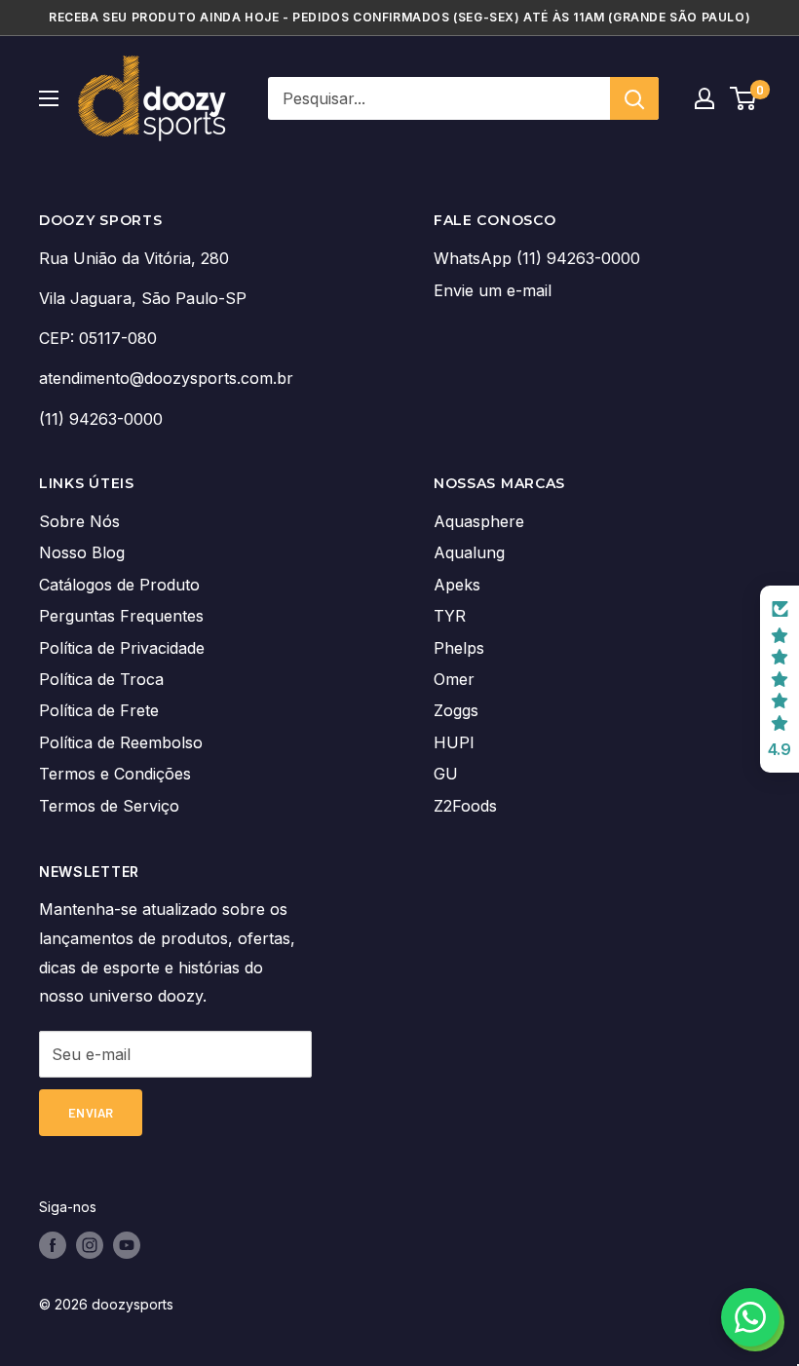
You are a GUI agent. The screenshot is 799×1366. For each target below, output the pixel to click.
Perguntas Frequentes (121, 616)
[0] (744, 98)
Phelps (459, 648)
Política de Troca (101, 679)
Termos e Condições (115, 773)
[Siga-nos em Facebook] (52, 1245)
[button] (779, 679)
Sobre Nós (79, 521)
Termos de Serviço (109, 806)
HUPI (454, 742)
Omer (454, 679)
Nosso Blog (82, 552)
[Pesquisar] (634, 98)
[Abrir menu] (48, 98)
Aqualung (469, 552)
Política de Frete (99, 710)
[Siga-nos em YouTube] (126, 1245)
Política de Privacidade (122, 648)
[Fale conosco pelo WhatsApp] (750, 1317)
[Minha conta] (704, 98)
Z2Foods (465, 806)
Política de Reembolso (121, 742)
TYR (450, 616)
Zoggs (456, 710)
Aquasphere (479, 521)
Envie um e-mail (493, 290)
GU (446, 773)
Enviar (90, 1112)
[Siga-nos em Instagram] (89, 1245)
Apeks (457, 584)
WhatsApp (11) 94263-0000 (537, 258)
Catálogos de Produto (119, 584)
